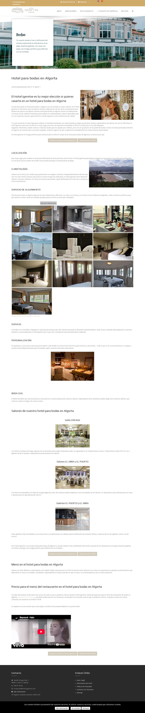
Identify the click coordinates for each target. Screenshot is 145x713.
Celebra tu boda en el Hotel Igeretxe (62, 140)
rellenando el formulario (26, 597)
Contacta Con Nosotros (85, 690)
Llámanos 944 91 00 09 (87, 140)
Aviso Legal (81, 680)
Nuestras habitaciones (48, 203)
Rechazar (86, 708)
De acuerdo (76, 708)
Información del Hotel (84, 683)
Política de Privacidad (84, 686)
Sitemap (80, 693)
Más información (62, 708)
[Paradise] (24, 10)
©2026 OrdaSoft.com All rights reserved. (25, 316)
